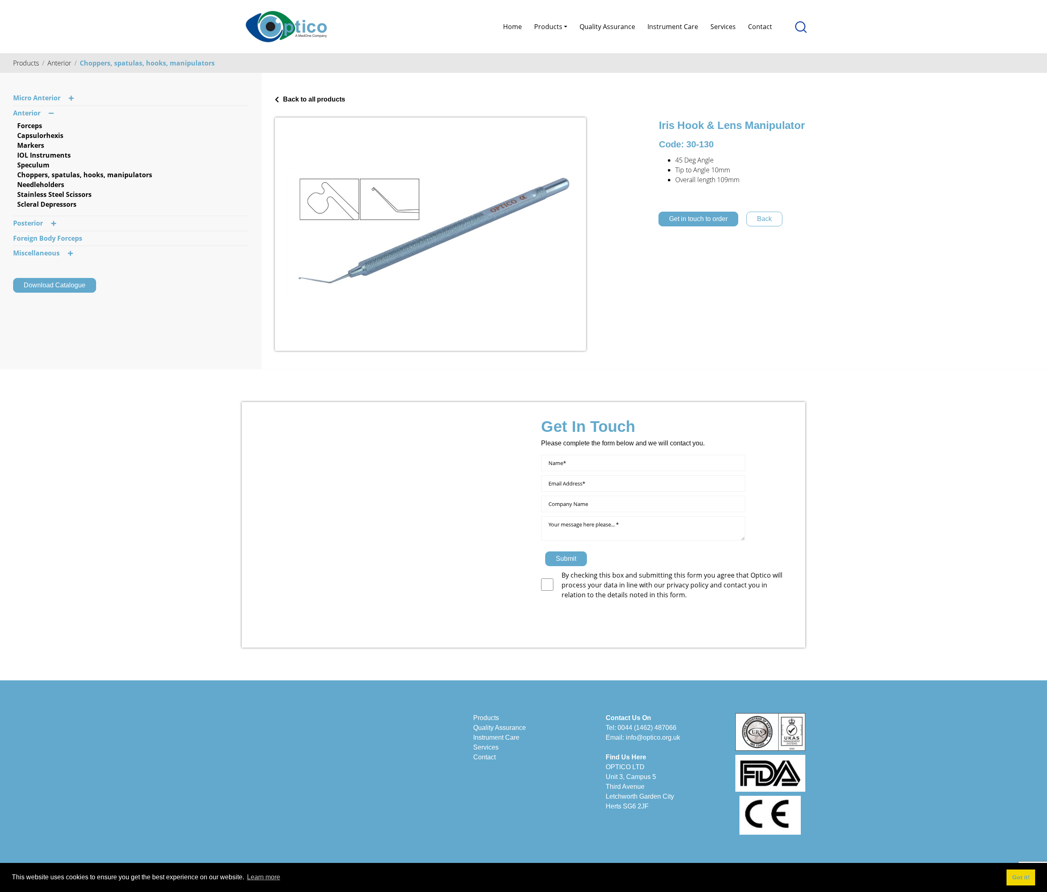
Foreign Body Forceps (47, 238)
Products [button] (548, 26)
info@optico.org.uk (653, 737)
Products (26, 63)
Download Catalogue (54, 285)
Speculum (33, 164)
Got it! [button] (1021, 877)
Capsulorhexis (40, 135)
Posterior (28, 223)
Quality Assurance (607, 26)
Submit (566, 558)
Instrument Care (672, 26)
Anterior (59, 63)
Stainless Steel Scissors (54, 194)
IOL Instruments (44, 155)
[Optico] (286, 25)
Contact (760, 26)
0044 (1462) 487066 (647, 727)
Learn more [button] (263, 877)
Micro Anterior (37, 97)
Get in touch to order (698, 218)
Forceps (29, 125)
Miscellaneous (36, 252)
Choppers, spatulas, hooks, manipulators (147, 63)
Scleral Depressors (46, 204)
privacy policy (688, 584)
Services (723, 26)
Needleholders (40, 184)
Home (512, 26)
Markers (30, 145)
